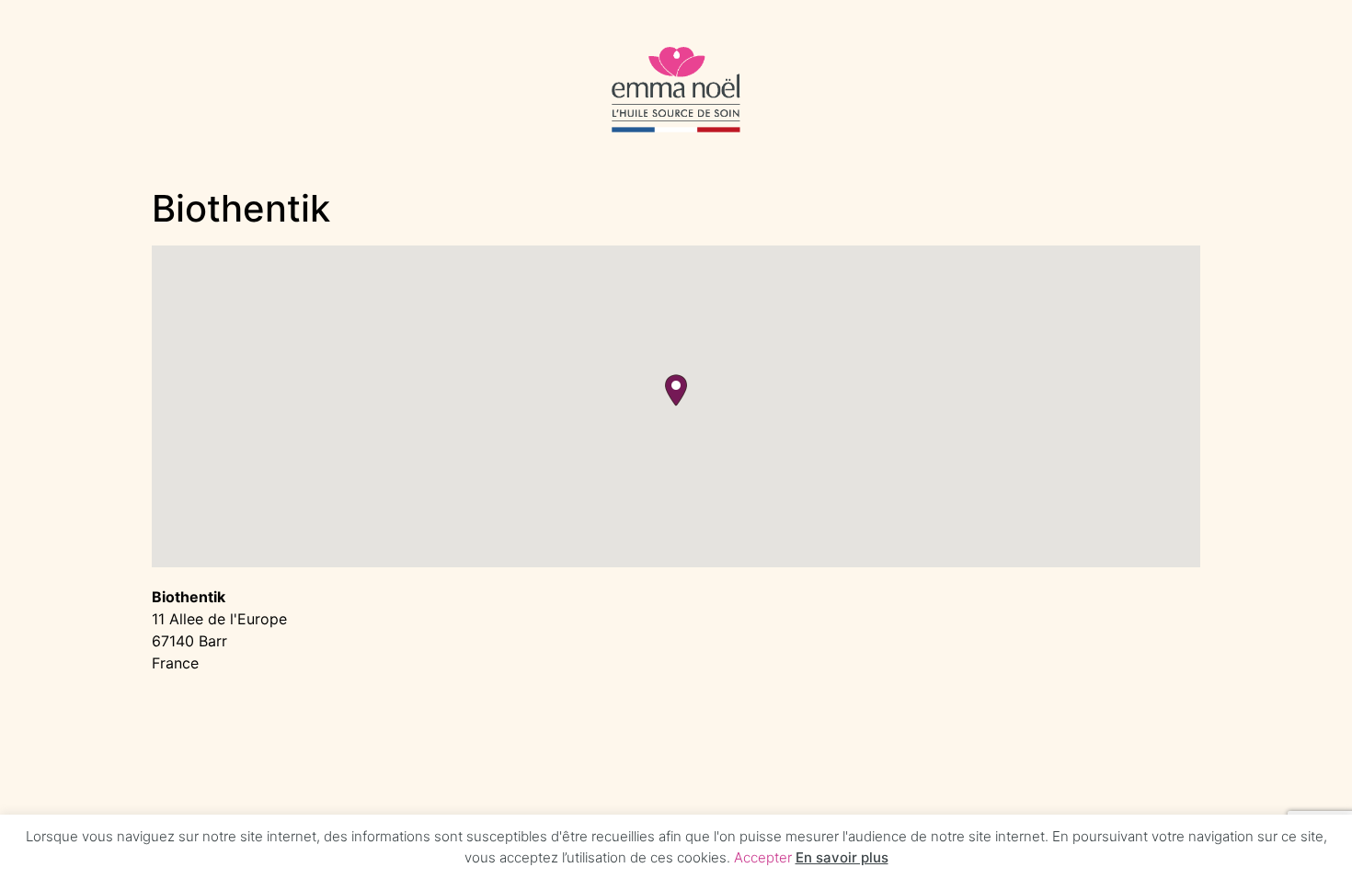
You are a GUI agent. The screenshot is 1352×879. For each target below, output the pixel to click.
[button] (676, 390)
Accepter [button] (763, 857)
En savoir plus (842, 857)
